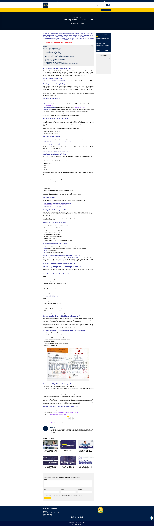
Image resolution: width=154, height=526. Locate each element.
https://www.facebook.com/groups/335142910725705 (66, 412)
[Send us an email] (78, 517)
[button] (91, 46)
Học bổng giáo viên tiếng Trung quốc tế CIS (53, 53)
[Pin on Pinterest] (70, 418)
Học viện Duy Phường (100, 43)
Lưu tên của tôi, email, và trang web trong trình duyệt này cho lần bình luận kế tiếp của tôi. (64, 495)
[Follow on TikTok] (76, 517)
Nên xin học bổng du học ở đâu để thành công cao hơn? (55, 62)
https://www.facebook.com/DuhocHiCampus (56, 414)
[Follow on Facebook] (109, 5)
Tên (45, 489)
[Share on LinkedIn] (73, 418)
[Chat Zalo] (151, 518)
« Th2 (97, 72)
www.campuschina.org (80, 107)
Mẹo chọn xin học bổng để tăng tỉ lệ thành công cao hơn (56, 65)
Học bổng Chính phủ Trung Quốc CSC (52, 49)
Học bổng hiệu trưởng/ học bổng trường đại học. (54, 55)
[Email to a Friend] (68, 418)
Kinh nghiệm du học (77, 17)
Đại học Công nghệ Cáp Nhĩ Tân (103, 47)
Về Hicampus (71, 522)
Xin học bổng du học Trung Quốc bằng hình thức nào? (54, 58)
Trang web (79, 489)
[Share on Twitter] (66, 418)
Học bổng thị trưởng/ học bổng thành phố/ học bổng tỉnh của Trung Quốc (59, 56)
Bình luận (46, 479)
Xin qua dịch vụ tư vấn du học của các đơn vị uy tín (55, 59)
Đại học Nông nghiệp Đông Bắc (102, 38)
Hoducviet (82, 23)
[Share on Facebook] (64, 418)
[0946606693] (105, 1)
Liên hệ (76, 522)
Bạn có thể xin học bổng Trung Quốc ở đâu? (52, 48)
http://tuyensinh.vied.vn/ (49, 105)
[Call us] (80, 517)
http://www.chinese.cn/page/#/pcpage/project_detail (55, 204)
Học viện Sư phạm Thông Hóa (102, 41)
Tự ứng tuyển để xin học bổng (51, 60)
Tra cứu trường (81, 522)
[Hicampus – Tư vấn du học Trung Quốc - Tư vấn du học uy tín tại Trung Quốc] (45, 5)
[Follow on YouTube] (82, 517)
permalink (65, 422)
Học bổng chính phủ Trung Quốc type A (53, 51)
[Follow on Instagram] (74, 517)
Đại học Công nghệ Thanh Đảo (102, 50)
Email (62, 489)
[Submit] (107, 5)
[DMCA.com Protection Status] (100, 510)
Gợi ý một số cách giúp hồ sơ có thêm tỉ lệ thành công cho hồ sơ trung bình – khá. (61, 63)
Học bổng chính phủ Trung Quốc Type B (53, 52)
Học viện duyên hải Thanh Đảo (102, 45)
